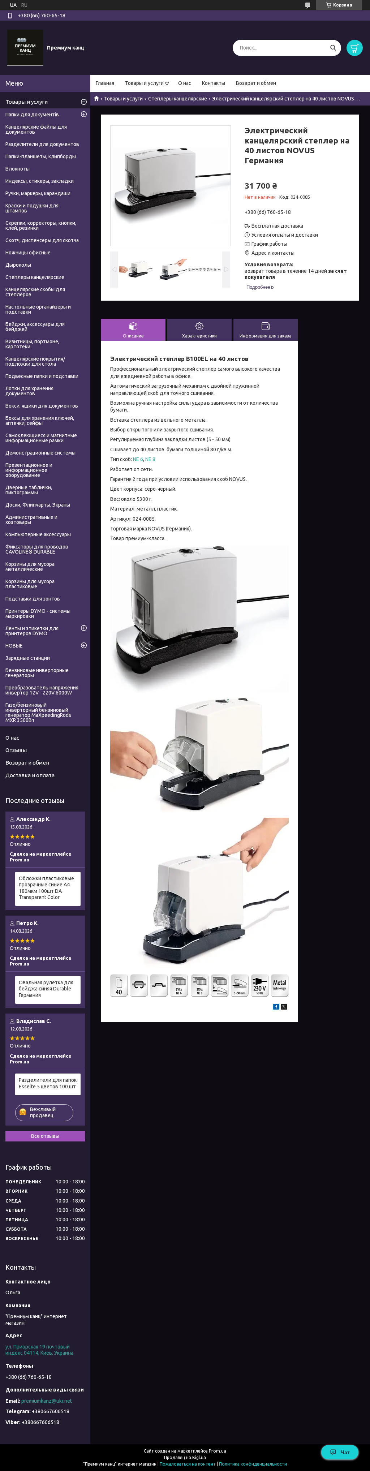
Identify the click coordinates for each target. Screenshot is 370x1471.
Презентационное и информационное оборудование (28, 470)
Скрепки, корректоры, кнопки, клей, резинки (40, 225)
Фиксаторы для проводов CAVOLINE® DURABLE (36, 549)
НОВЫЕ (14, 646)
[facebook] (276, 1008)
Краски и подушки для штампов (32, 208)
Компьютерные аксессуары (38, 534)
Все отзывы (45, 1136)
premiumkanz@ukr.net (46, 1401)
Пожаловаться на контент (188, 1464)
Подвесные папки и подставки (41, 376)
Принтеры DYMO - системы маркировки (37, 613)
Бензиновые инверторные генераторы (37, 672)
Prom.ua (217, 1451)
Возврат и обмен (256, 83)
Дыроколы (18, 265)
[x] (284, 1008)
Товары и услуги (144, 83)
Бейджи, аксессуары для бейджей (35, 326)
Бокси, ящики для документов (41, 406)
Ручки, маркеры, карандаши (37, 193)
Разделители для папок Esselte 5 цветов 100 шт (48, 1083)
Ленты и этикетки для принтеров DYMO (32, 630)
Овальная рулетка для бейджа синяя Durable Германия (46, 989)
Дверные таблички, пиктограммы (28, 490)
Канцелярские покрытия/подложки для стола (35, 361)
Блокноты (17, 169)
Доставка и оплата (30, 775)
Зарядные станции (27, 658)
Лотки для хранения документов (29, 391)
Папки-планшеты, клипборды (40, 156)
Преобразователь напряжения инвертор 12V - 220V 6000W (41, 690)
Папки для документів (32, 114)
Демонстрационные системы (40, 453)
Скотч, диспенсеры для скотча (42, 240)
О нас (184, 83)
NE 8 (150, 459)
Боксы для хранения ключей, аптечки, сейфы (39, 420)
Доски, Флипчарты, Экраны (37, 505)
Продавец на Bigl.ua (185, 1457)
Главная (105, 83)
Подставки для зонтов (32, 599)
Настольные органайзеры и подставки (38, 309)
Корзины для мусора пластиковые (30, 583)
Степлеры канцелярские (177, 99)
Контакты (213, 83)
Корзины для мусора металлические (30, 566)
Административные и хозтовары (31, 519)
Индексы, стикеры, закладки (39, 181)
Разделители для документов (42, 144)
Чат (345, 1452)
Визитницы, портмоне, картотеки (32, 344)
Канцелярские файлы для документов (36, 129)
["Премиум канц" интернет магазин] (25, 47)
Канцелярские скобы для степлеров (35, 292)
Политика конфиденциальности (253, 1464)
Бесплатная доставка (277, 226)
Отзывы (16, 750)
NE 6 (138, 459)
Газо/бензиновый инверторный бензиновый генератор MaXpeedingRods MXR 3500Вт (38, 712)
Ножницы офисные (28, 252)
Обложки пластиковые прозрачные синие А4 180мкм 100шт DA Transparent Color (46, 888)
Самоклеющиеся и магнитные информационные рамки (41, 438)
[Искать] (333, 48)
